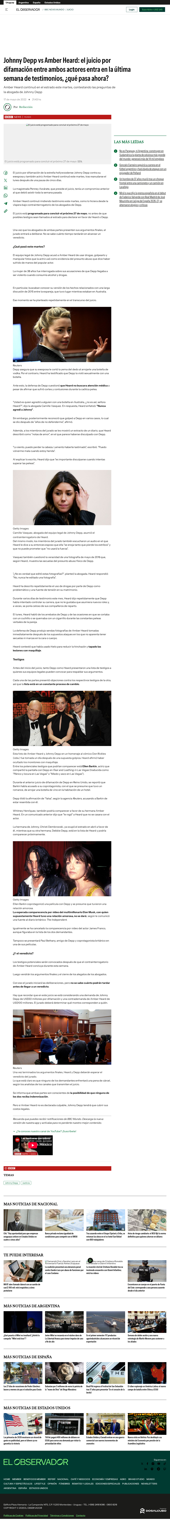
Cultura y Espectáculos (18, 1483)
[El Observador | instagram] (153, 1463)
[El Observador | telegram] (158, 1469)
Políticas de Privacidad (37, 1515)
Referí (51, 1479)
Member (16, 1479)
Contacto (80, 1515)
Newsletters (149, 1483)
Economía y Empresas (105, 1479)
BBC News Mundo (54, 9)
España (36, 2)
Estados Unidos (52, 2)
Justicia (26, 1183)
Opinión (52, 1483)
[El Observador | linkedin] (145, 1469)
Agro (123, 1479)
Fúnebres (64, 1483)
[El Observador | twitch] (164, 1469)
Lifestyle (39, 1483)
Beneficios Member (35, 1479)
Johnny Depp (11, 1183)
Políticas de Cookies (13, 1515)
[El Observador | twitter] (142, 1463)
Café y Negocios (80, 1479)
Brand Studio (136, 1479)
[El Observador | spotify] (152, 1469)
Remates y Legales (83, 1483)
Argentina (23, 2)
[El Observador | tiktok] (164, 1463)
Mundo (150, 1479)
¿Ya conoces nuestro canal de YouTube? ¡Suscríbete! (46, 1131)
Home (7, 1479)
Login (132, 9)
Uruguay (10, 2)
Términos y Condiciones (62, 1515)
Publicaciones (130, 1483)
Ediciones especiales (108, 1483)
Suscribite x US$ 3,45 (152, 9)
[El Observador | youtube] (159, 1463)
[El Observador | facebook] (147, 1463)
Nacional (63, 1479)
